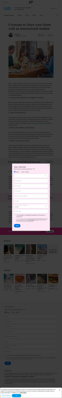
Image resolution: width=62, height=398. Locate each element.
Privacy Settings (6, 395)
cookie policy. (23, 392)
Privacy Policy (32, 220)
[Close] (59, 390)
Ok (16, 395)
